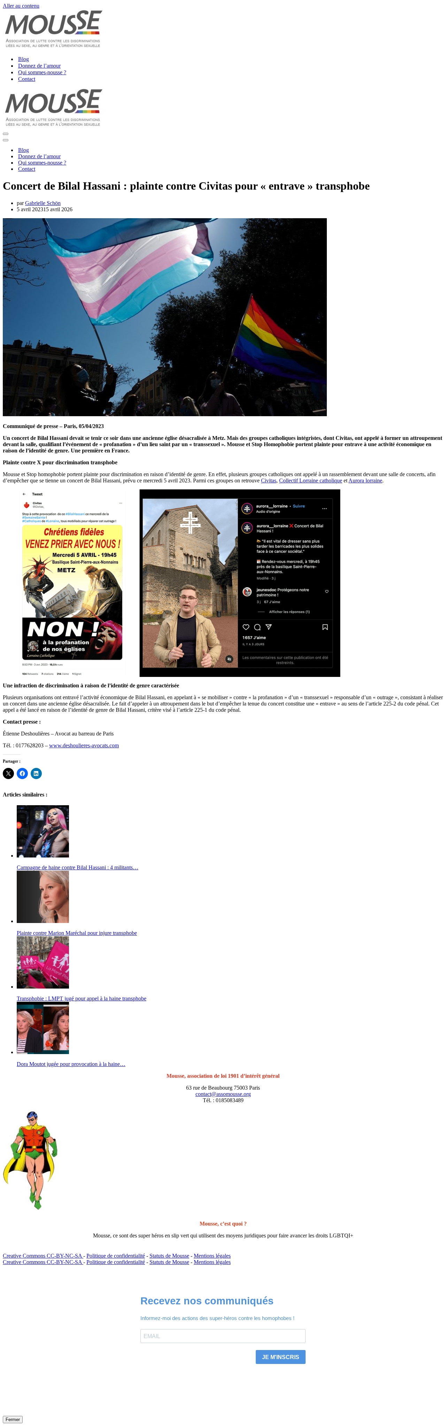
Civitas (268, 480)
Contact (26, 79)
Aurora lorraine (365, 480)
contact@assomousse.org (223, 1094)
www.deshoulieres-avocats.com (84, 745)
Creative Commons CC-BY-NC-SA (43, 1256)
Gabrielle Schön (43, 203)
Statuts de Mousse (169, 1256)
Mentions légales (212, 1256)
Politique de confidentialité (115, 1256)
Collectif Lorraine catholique (310, 480)
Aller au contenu (21, 6)
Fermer (278, 1418)
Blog (23, 59)
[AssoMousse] (54, 47)
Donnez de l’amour (39, 66)
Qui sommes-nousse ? (42, 72)
